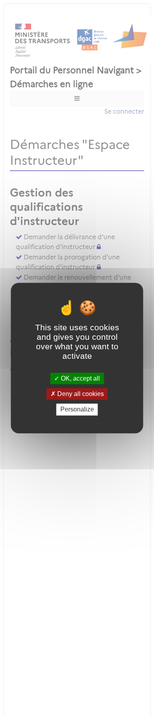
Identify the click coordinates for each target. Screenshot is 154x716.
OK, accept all (79, 378)
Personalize (77, 409)
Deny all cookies (80, 393)
